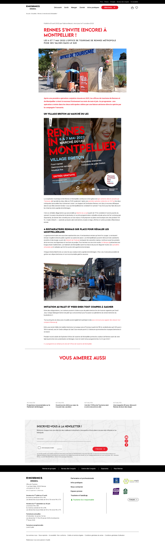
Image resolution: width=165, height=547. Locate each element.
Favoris (136, 7)
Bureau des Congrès (68, 468)
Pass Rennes (118, 468)
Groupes (112, 2)
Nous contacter (77, 487)
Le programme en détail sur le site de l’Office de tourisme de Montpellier (68, 344)
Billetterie (108, 7)
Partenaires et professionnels (82, 478)
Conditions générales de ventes (94, 535)
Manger (74, 7)
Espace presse (76, 491)
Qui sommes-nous (31, 535)
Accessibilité (134, 2)
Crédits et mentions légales (75, 535)
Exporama (104, 468)
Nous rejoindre (43, 535)
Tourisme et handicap (79, 495)
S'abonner (99, 449)
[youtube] (126, 437)
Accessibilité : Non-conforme (57, 535)
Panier (132, 7)
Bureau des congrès (123, 2)
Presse (106, 2)
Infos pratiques (93, 7)
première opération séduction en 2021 (100, 201)
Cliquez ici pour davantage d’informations (63, 456)
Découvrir (58, 7)
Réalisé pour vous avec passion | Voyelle (38, 540)
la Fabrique (104, 242)
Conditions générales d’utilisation (115, 535)
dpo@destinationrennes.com (95, 455)
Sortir (66, 7)
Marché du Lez (81, 213)
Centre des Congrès (88, 468)
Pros (101, 2)
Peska (76, 240)
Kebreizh (69, 240)
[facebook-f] (126, 445)
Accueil (28, 13)
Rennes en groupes (49, 468)
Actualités (33, 13)
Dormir (82, 7)
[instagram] (126, 441)
